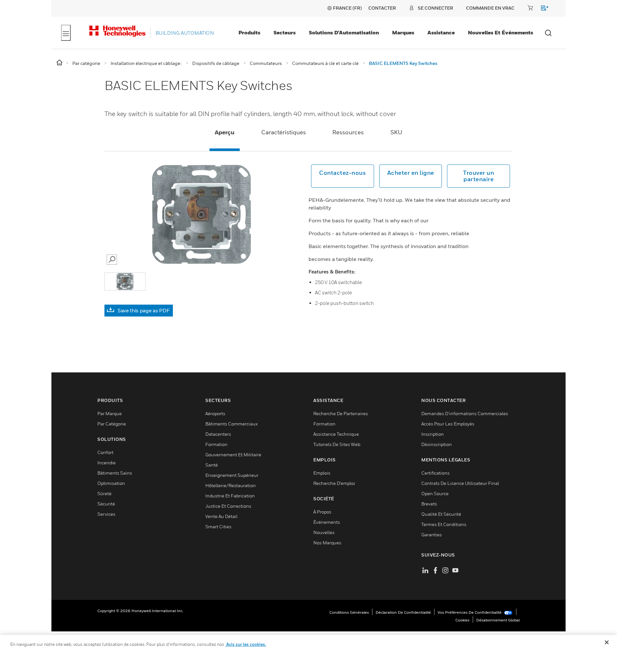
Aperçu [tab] (225, 132)
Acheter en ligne (410, 172)
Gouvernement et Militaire (233, 454)
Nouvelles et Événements (500, 32)
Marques (403, 32)
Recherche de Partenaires (340, 413)
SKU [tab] (396, 132)
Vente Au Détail (221, 516)
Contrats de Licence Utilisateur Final (460, 483)
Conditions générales (349, 612)
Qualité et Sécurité (441, 514)
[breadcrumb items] (60, 62)
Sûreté (104, 493)
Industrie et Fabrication (230, 495)
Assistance (441, 32)
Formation (216, 444)
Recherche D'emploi (334, 483)
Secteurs (284, 32)
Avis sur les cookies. (245, 644)
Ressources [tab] (348, 132)
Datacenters (218, 434)
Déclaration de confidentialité (403, 612)
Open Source (435, 493)
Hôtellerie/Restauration (230, 485)
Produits (249, 32)
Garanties (431, 534)
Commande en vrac (490, 8)
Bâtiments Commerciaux (231, 423)
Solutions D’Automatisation (344, 32)
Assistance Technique (336, 434)
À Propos (322, 511)
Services (106, 514)
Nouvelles (324, 532)
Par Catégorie (111, 423)
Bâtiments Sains (114, 473)
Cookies (462, 620)
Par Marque (109, 413)
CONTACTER (382, 8)
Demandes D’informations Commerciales (464, 413)
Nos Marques (327, 542)
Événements (326, 522)
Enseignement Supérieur (231, 475)
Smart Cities (218, 526)
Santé (211, 465)
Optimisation (111, 483)
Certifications (435, 473)
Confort (105, 452)
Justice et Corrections (228, 506)
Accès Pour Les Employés (447, 423)
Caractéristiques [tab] (283, 132)
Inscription (432, 434)
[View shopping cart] (541, 9)
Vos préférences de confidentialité (470, 612)
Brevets (429, 503)
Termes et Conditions (443, 524)
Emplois (321, 473)
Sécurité (106, 503)
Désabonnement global (498, 620)
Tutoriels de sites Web (336, 444)
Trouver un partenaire (478, 176)
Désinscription (436, 444)
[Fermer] (607, 642)
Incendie (106, 462)
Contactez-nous (342, 172)
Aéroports (215, 413)
